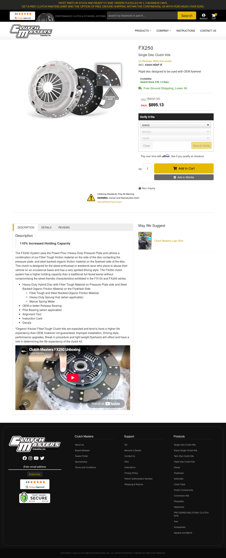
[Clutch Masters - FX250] (72, 87)
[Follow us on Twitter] (42, 458)
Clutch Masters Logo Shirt (168, 240)
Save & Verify (201, 146)
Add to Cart (187, 168)
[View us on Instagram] (30, 458)
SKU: (141, 64)
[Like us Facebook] (25, 458)
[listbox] (175, 125)
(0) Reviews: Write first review (155, 61)
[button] (151, 15)
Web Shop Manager (155, 553)
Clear (146, 146)
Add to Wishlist (186, 177)
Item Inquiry (148, 188)
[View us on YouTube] (36, 458)
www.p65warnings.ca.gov (109, 201)
